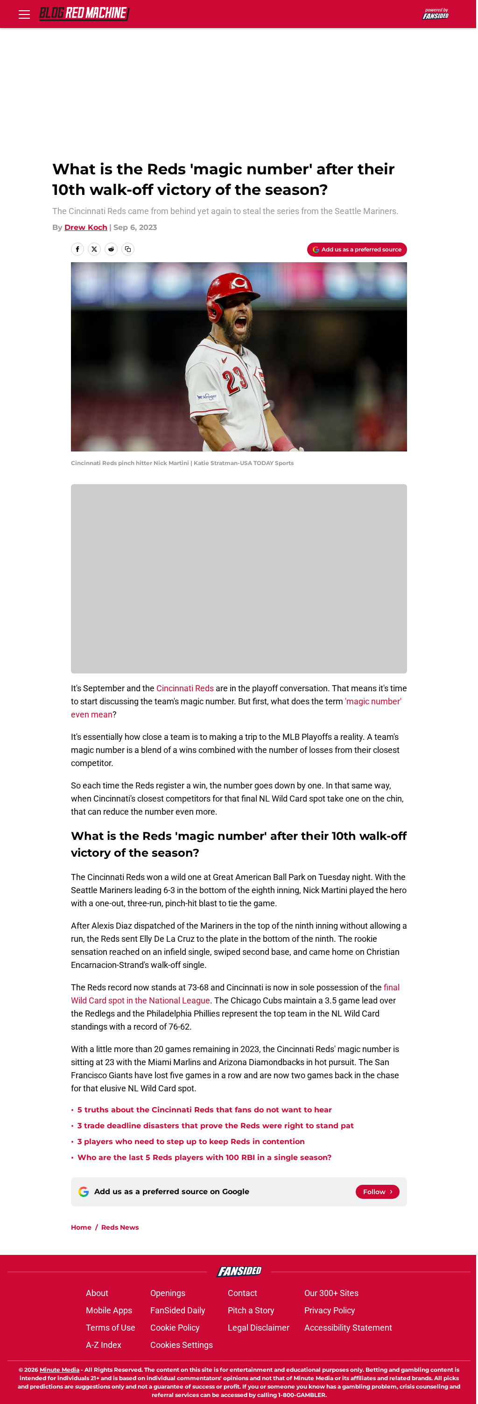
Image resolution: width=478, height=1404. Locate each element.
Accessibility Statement (348, 1327)
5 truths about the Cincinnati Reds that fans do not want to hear (204, 1109)
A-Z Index (103, 1345)
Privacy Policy (329, 1310)
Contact (242, 1293)
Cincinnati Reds (185, 688)
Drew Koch (85, 227)
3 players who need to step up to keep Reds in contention (191, 1141)
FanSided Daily (177, 1310)
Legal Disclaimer (258, 1327)
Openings (167, 1293)
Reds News (120, 1227)
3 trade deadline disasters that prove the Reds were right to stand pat (215, 1125)
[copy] (127, 249)
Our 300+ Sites (331, 1293)
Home (81, 1227)
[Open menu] (24, 14)
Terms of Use (110, 1327)
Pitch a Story (251, 1310)
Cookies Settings (181, 1345)
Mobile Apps (109, 1310)
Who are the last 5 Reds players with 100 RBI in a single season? (204, 1157)
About (97, 1293)
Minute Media (59, 1369)
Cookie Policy (175, 1327)
